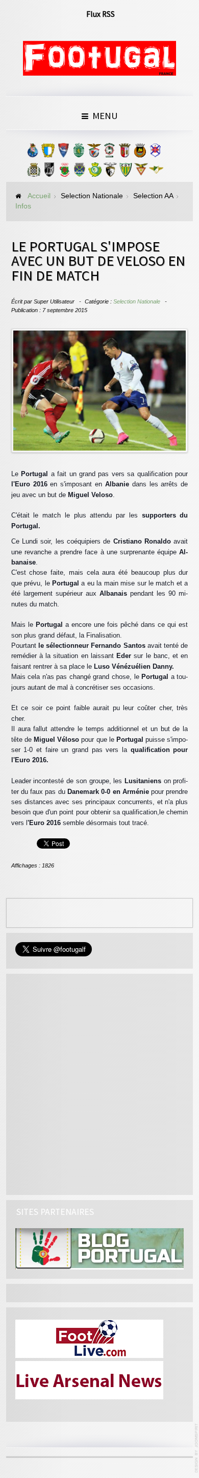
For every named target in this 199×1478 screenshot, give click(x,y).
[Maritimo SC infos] (109, 152)
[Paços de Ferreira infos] (64, 172)
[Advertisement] (99, 1082)
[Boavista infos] (34, 172)
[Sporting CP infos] (78, 152)
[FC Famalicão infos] (48, 152)
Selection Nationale (136, 301)
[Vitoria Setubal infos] (95, 172)
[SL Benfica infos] (94, 152)
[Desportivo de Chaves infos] (79, 172)
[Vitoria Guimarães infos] (49, 172)
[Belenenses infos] (155, 152)
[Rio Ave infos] (140, 152)
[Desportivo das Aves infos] (141, 172)
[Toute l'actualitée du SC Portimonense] (110, 172)
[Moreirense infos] (156, 172)
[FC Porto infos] (33, 152)
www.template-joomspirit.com (197, 1448)
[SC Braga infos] (124, 152)
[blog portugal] (99, 1248)
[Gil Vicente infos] (63, 152)
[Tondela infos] (125, 172)
